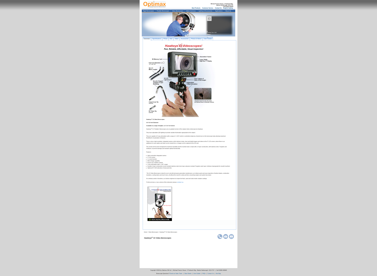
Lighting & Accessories (205, 11)
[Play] (218, 31)
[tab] (147, 38)
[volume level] (218, 35)
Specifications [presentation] (156, 38)
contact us (180, 182)
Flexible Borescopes (163, 11)
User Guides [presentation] (208, 38)
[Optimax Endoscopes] (154, 3)
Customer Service (207, 8)
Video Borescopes (177, 11)
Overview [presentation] (147, 38)
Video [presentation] (176, 38)
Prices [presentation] (165, 38)
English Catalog (228, 8)
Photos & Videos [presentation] (196, 38)
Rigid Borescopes (148, 11)
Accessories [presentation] (184, 38)
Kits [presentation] (171, 38)
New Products (196, 8)
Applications (219, 11)
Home (145, 232)
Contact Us (218, 8)
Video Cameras (191, 11)
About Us (228, 11)
